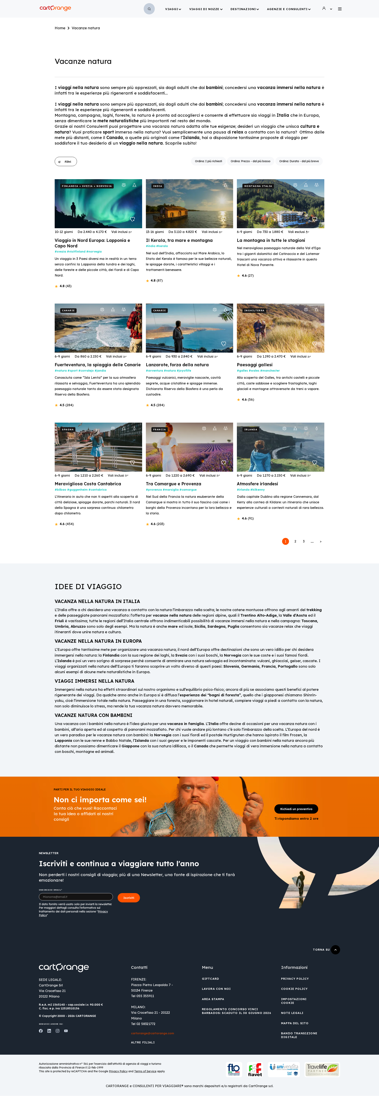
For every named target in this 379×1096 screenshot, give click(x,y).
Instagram (57, 1031)
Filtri (68, 162)
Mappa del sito (295, 1023)
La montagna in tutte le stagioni (271, 240)
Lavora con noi (216, 989)
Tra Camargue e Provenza (173, 483)
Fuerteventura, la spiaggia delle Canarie (98, 364)
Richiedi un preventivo (296, 809)
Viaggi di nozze (204, 9)
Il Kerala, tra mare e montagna (179, 240)
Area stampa (213, 999)
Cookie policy (294, 989)
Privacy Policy (118, 1071)
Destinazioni (243, 9)
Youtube (66, 1031)
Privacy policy (295, 979)
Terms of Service (145, 1071)
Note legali (292, 1013)
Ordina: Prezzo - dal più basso (250, 161)
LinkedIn (49, 1031)
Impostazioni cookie (294, 1001)
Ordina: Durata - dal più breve (299, 161)
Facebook (41, 1031)
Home (60, 28)
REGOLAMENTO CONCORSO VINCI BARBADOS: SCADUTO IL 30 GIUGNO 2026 (236, 1011)
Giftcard (210, 979)
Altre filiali (143, 1042)
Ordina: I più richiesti (208, 161)
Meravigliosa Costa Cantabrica (88, 483)
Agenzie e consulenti (287, 9)
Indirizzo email (50, 890)
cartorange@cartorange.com (152, 1033)
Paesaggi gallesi (255, 364)
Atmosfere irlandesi (257, 483)
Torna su (322, 949)
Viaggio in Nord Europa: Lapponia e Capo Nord (92, 243)
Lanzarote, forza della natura (177, 364)
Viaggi (171, 9)
